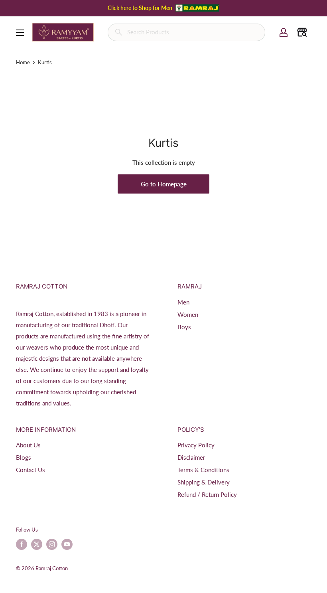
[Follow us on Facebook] (21, 544)
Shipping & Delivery (203, 482)
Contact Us (30, 469)
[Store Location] (302, 32)
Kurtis (45, 62)
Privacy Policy (196, 445)
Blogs (23, 457)
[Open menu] (20, 33)
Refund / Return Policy (207, 494)
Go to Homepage (164, 184)
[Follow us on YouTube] (67, 544)
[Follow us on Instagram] (51, 544)
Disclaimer (191, 457)
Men (183, 302)
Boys (184, 326)
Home (23, 62)
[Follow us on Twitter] (36, 544)
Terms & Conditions (203, 469)
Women (187, 314)
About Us (28, 445)
